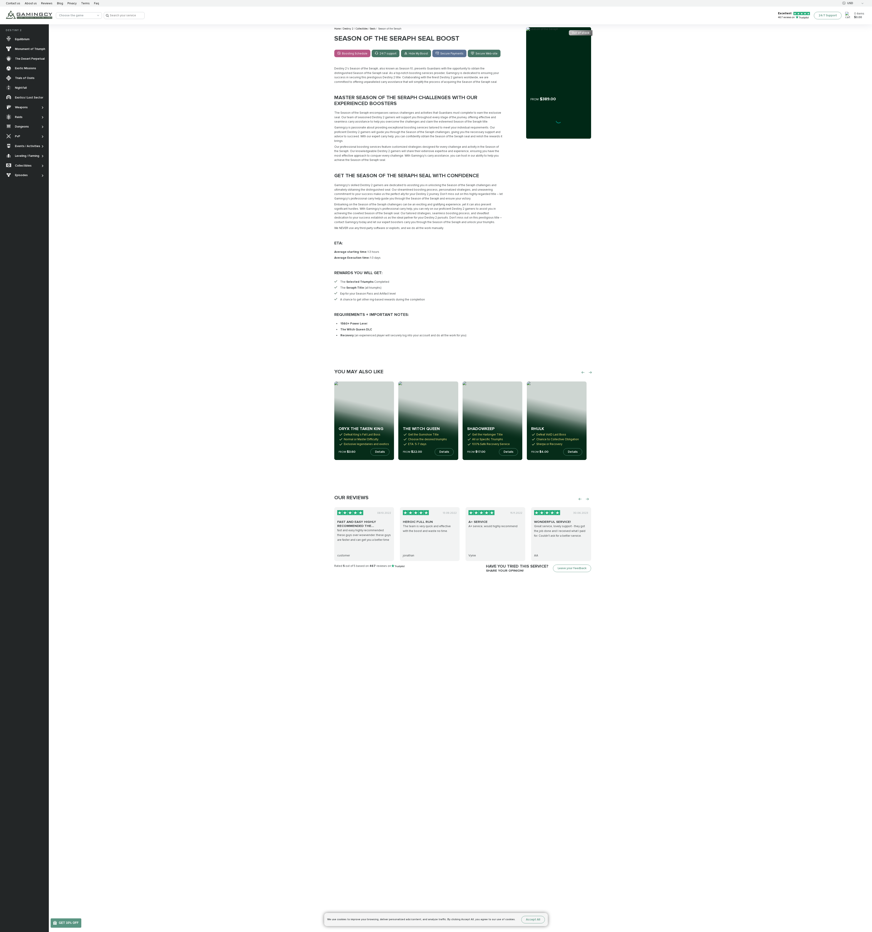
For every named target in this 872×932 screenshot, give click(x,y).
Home (337, 28)
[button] (864, 902)
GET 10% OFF (69, 923)
